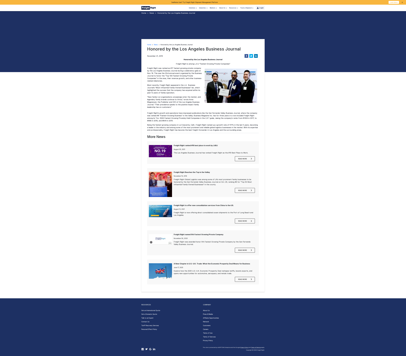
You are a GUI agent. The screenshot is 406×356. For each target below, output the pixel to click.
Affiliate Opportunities (211, 318)
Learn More (394, 2)
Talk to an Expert (147, 318)
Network (206, 322)
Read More (242, 159)
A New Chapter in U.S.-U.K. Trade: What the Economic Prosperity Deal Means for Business (212, 264)
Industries (202, 8)
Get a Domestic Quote (149, 314)
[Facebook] (142, 349)
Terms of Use (207, 333)
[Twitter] (146, 349)
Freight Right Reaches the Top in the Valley (192, 172)
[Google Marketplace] (150, 349)
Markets (213, 8)
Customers (207, 325)
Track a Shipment (246, 8)
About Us (222, 8)
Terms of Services (209, 337)
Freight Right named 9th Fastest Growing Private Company (198, 234)
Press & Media (208, 314)
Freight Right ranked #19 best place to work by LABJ (196, 145)
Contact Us (145, 322)
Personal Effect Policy (149, 329)
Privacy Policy (208, 340)
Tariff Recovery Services (150, 325)
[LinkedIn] (154, 349)
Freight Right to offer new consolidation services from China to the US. (204, 205)
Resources (233, 8)
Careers (205, 329)
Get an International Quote (150, 310)
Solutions (192, 8)
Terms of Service (256, 347)
